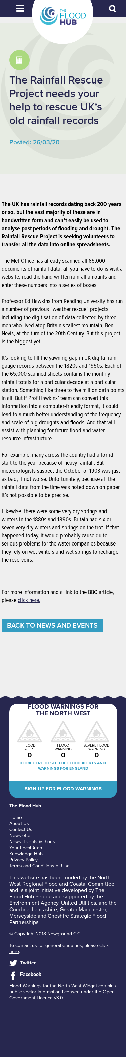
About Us (19, 823)
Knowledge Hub (26, 854)
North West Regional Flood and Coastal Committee (61, 880)
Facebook (30, 974)
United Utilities (78, 903)
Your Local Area (25, 848)
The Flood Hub (62, 16)
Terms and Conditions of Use (39, 866)
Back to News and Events (52, 626)
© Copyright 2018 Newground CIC (44, 934)
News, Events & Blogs (32, 842)
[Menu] (20, 8)
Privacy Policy (23, 860)
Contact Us (20, 829)
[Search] (113, 9)
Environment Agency (33, 903)
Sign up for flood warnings (63, 789)
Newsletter (20, 835)
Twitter (28, 963)
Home (15, 817)
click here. (29, 600)
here (14, 951)
